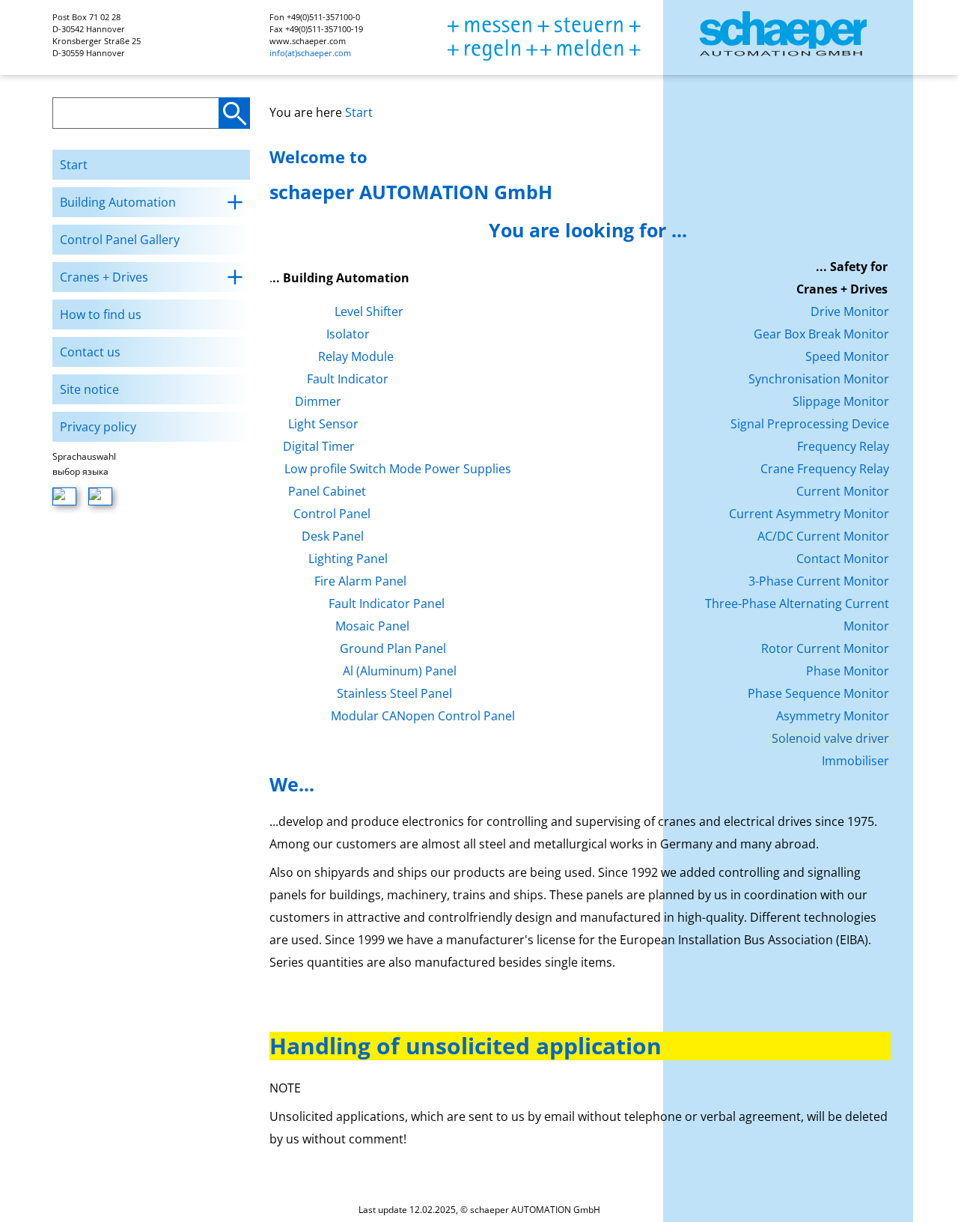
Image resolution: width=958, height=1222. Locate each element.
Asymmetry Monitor (832, 716)
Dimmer (318, 401)
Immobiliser (855, 761)
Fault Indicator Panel (387, 603)
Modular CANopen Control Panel (423, 716)
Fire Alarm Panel (360, 581)
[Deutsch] (64, 496)
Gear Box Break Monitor (821, 334)
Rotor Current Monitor (825, 648)
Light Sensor (323, 424)
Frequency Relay (843, 446)
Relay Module (356, 356)
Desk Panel (333, 536)
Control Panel (331, 513)
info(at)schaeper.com (310, 52)
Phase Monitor (847, 671)
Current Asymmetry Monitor (809, 513)
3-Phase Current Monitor (818, 581)
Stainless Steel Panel (394, 693)
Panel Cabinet (327, 491)
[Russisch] (100, 496)
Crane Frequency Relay (824, 468)
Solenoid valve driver (830, 738)
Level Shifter (369, 311)
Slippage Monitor (841, 401)
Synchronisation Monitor (818, 379)
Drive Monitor (850, 311)
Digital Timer (319, 446)
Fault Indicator (347, 379)
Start (359, 112)
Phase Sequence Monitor (818, 693)
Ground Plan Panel (393, 648)
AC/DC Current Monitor (823, 536)
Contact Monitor (842, 558)
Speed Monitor (847, 356)
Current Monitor (842, 491)
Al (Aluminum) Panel (400, 671)
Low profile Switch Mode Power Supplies (397, 468)
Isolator (348, 334)
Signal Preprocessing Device (809, 424)
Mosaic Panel (372, 626)
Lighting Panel (348, 558)
